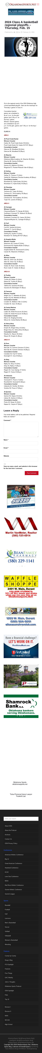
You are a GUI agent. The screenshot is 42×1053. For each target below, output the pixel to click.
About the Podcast (10, 830)
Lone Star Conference (11, 876)
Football (7, 909)
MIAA (6, 881)
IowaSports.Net (14, 1040)
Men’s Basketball (10, 922)
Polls (6, 995)
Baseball (7, 905)
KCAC (7, 872)
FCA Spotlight (9, 964)
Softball (7, 931)
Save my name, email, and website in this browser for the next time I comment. (20, 467)
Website (6, 456)
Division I (8, 1007)
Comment (7, 420)
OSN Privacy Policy (11, 843)
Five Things (8, 973)
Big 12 (7, 859)
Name (6, 440)
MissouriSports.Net (26, 1040)
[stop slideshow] (24, 506)
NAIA (6, 1016)
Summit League (10, 894)
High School (8, 1024)
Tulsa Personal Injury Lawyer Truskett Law (21, 795)
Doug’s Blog (8, 960)
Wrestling (8, 944)
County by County (10, 956)
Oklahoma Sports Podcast (13, 986)
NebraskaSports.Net (27, 1042)
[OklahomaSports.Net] (21, 4)
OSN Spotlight (9, 990)
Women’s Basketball (11, 940)
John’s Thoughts (10, 982)
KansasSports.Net (27, 1038)
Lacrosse (8, 918)
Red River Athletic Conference (14, 885)
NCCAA (7, 1020)
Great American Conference (13, 863)
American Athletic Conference (14, 855)
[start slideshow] (17, 506)
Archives (7, 834)
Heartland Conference (11, 868)
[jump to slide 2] (22, 506)
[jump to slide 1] (20, 506)
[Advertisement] (21, 81)
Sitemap (34, 1049)
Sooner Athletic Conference (13, 889)
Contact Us (8, 839)
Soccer (7, 927)
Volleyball (8, 936)
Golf (6, 914)
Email (6, 448)
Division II (8, 1011)
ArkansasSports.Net (14, 1038)
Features (7, 969)
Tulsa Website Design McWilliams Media (18, 1049)
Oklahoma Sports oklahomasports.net (19, 783)
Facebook (34, 1046)
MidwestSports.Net (14, 1042)
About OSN (8, 826)
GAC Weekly (9, 977)
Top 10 (7, 999)
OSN (17, 32)
